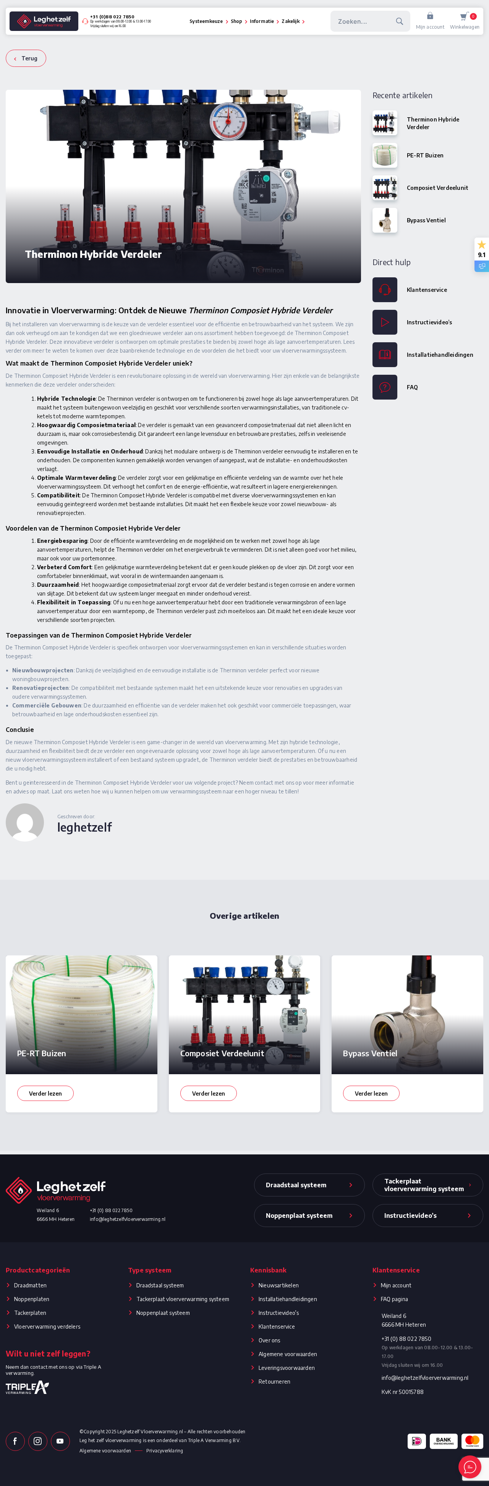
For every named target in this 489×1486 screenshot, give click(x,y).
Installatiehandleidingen (440, 354)
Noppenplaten (31, 1299)
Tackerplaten (30, 1313)
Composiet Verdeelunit (437, 188)
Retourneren (274, 1381)
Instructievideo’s (429, 322)
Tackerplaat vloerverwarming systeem (182, 1299)
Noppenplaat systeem (163, 1313)
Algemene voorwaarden (288, 1354)
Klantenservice (427, 290)
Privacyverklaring (164, 1451)
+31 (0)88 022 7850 (112, 16)
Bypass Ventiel (426, 220)
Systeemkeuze (206, 21)
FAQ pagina (394, 1299)
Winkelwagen (464, 22)
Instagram (37, 1441)
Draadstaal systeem (160, 1285)
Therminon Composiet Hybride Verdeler (260, 310)
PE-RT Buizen (425, 155)
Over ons (269, 1340)
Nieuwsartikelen (279, 1285)
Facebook (15, 1441)
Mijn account (430, 27)
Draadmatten (30, 1285)
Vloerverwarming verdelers (47, 1326)
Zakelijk (290, 21)
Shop (237, 21)
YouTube (60, 1441)
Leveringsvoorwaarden (287, 1368)
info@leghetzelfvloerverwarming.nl (128, 1219)
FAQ (412, 387)
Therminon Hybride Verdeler (433, 122)
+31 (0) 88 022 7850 (111, 1210)
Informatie (262, 21)
